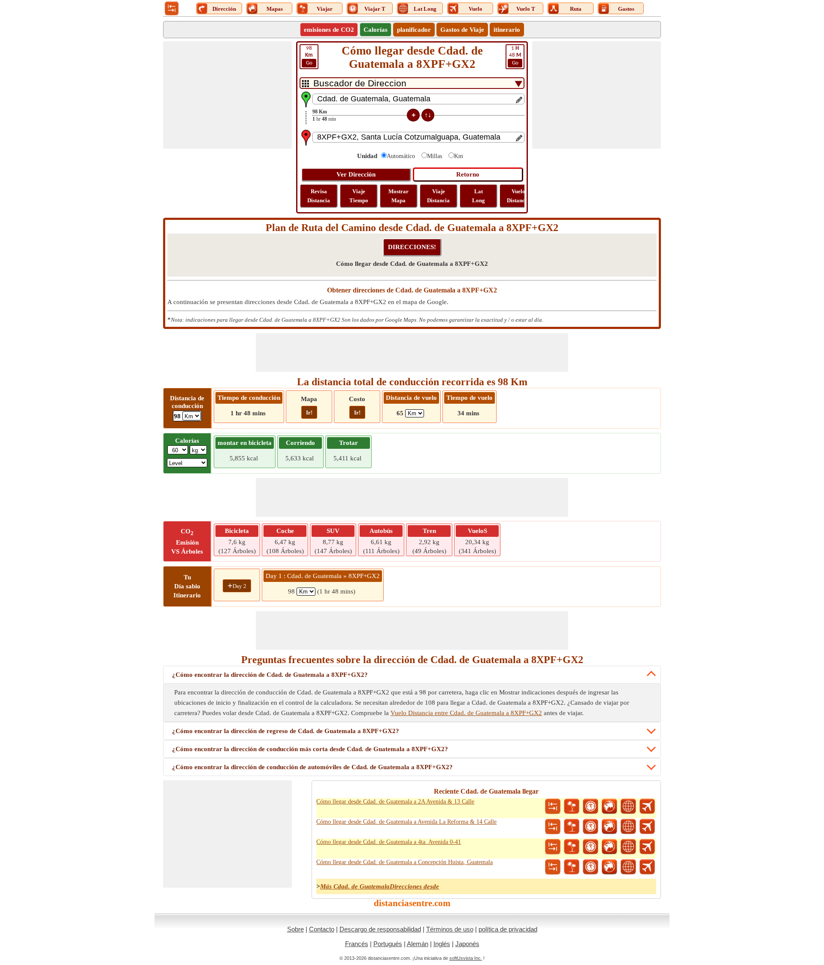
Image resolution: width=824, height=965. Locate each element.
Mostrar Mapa (398, 196)
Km (458, 156)
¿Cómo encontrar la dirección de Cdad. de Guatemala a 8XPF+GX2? (270, 674)
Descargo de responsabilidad (380, 929)
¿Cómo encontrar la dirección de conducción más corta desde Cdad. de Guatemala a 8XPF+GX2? (310, 749)
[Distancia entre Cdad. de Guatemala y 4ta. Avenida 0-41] (552, 846)
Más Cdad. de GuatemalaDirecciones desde (379, 886)
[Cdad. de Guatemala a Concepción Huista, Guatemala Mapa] (609, 867)
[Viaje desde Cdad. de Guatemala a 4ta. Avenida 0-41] (571, 846)
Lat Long (478, 196)
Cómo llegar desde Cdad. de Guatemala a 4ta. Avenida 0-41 (388, 842)
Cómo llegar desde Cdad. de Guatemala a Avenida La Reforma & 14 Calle (406, 822)
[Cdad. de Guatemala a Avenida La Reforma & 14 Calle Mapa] (609, 826)
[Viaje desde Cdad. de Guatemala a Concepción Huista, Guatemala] (571, 867)
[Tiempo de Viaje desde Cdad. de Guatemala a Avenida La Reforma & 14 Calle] (590, 826)
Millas (434, 156)
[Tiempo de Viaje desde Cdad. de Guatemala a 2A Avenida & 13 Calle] (590, 806)
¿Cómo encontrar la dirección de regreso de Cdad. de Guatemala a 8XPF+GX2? (285, 731)
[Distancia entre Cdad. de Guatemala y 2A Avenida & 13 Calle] (552, 806)
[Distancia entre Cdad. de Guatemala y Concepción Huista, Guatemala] (552, 867)
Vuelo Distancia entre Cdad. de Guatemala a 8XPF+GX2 (466, 712)
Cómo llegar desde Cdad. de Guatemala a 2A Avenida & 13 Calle (395, 801)
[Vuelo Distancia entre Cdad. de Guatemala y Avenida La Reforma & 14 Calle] (647, 826)
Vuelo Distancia (518, 196)
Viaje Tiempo (358, 196)
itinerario (507, 29)
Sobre (295, 929)
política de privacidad (508, 929)
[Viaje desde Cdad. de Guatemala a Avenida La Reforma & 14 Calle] (571, 826)
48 (515, 56)
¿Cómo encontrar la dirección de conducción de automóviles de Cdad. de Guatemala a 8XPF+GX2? (312, 767)
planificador (414, 29)
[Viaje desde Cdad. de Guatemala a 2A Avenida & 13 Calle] (571, 806)
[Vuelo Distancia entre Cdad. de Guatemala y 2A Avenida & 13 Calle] (647, 806)
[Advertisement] (227, 95)
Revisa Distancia (318, 196)
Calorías (376, 29)
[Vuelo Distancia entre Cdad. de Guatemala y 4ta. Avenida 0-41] (647, 846)
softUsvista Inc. (465, 958)
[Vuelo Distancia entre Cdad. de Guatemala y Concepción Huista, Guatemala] (647, 867)
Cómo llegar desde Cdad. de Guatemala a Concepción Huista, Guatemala (404, 862)
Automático (401, 156)
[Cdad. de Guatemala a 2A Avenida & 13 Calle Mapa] (609, 806)
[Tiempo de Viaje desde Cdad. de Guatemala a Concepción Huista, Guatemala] (590, 867)
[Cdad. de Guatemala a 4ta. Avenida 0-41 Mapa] (609, 846)
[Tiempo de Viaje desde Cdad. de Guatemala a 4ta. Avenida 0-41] (590, 846)
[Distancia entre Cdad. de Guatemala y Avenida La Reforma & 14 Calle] (552, 826)
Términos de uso (449, 929)
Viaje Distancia (438, 196)
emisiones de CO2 (329, 29)
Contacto (321, 929)
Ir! (309, 412)
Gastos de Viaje (462, 29)
